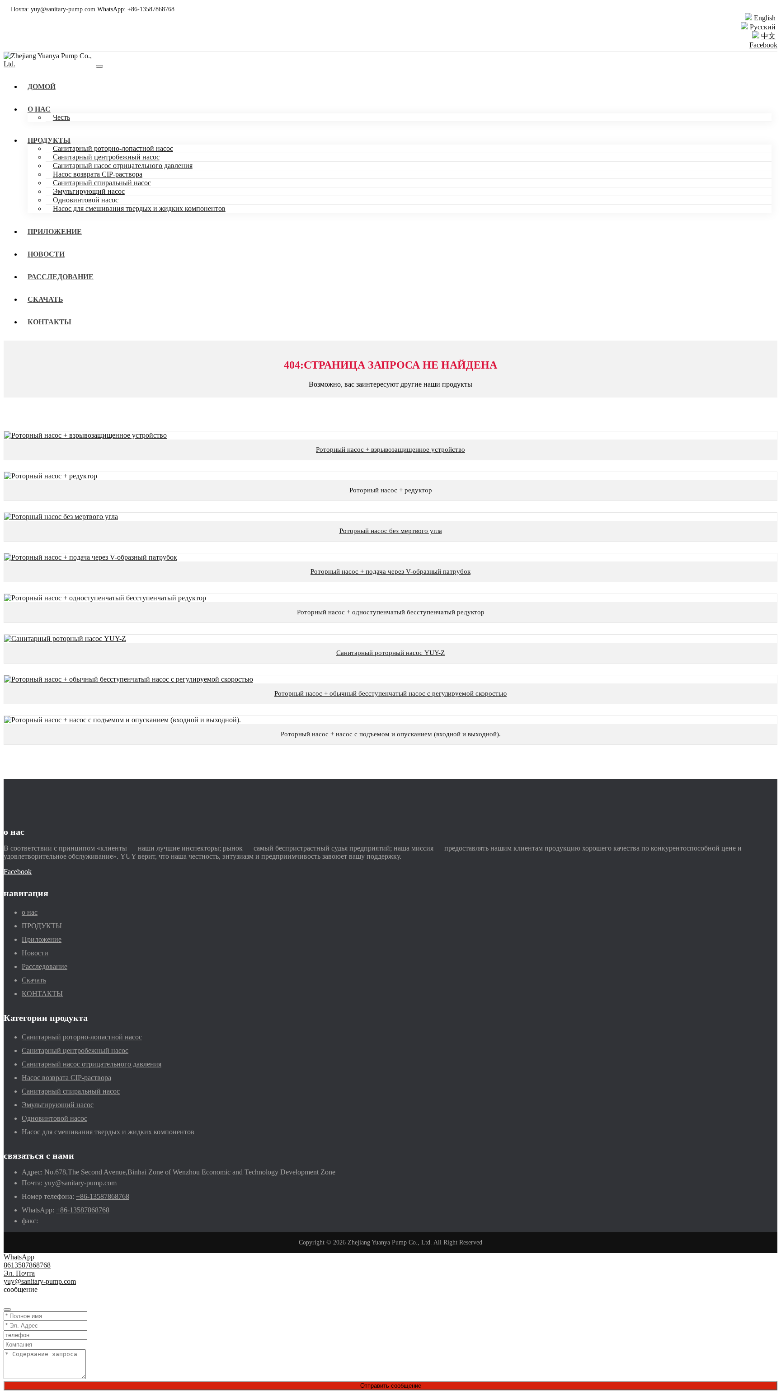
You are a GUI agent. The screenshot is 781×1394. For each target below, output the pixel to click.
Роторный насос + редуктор (390, 490)
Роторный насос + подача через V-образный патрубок (390, 571)
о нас (39, 109)
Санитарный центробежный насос (106, 157)
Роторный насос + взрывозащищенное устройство (390, 449)
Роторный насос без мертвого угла (390, 530)
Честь (61, 117)
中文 (768, 36)
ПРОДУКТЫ (49, 140)
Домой (42, 86)
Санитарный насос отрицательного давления (123, 165)
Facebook (763, 45)
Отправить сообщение (390, 1385)
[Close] (7, 1309)
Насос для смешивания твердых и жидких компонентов (139, 208)
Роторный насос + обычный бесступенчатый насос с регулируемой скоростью (390, 693)
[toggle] (99, 66)
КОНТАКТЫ (49, 322)
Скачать (45, 299)
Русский (763, 27)
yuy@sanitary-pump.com (63, 9)
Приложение (55, 231)
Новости (46, 254)
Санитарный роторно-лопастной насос (113, 148)
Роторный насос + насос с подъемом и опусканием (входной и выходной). (391, 734)
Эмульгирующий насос (89, 191)
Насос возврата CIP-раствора (97, 174)
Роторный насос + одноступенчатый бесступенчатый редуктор (391, 612)
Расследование (61, 277)
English (765, 18)
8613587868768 (27, 1265)
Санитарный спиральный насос (102, 183)
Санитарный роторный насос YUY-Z (390, 652)
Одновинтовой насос (85, 200)
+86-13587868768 (150, 9)
